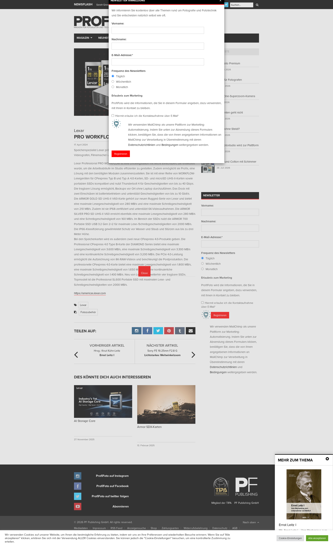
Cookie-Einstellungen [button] (290, 538)
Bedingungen (169, 145)
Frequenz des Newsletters (128, 71)
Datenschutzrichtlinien (141, 145)
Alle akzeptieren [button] (317, 538)
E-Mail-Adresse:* (122, 55)
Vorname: (118, 23)
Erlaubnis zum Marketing (127, 95)
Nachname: (119, 39)
